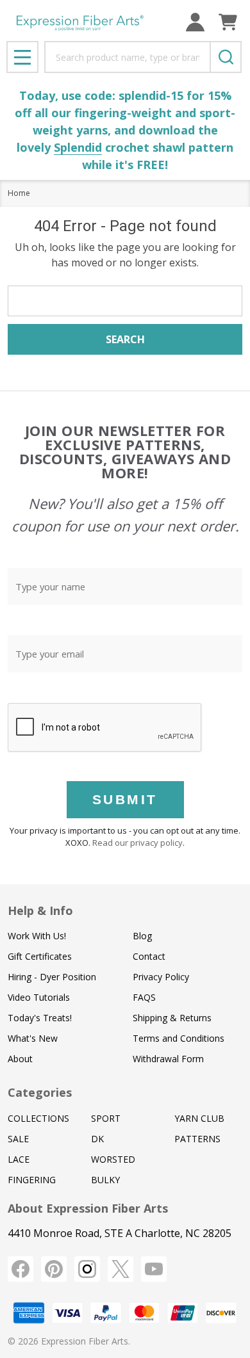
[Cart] (227, 22)
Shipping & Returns (172, 1018)
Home (19, 193)
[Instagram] (87, 1269)
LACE (18, 1159)
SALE (18, 1139)
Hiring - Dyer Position (52, 977)
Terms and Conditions (178, 1038)
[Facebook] (20, 1269)
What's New (33, 1038)
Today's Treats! (40, 1018)
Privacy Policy (161, 977)
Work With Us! (37, 936)
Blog (142, 936)
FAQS (144, 997)
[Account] (195, 22)
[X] (120, 1269)
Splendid (78, 147)
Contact (149, 956)
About (20, 1059)
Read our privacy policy (137, 842)
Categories (40, 1092)
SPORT (106, 1118)
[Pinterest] (54, 1269)
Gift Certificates (40, 956)
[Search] (226, 57)
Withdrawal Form (168, 1059)
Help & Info (40, 910)
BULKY (105, 1180)
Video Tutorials (39, 997)
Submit (125, 799)
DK (97, 1139)
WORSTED (113, 1159)
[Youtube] (154, 1269)
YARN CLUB (199, 1118)
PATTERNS (197, 1139)
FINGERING (32, 1180)
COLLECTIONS (38, 1118)
